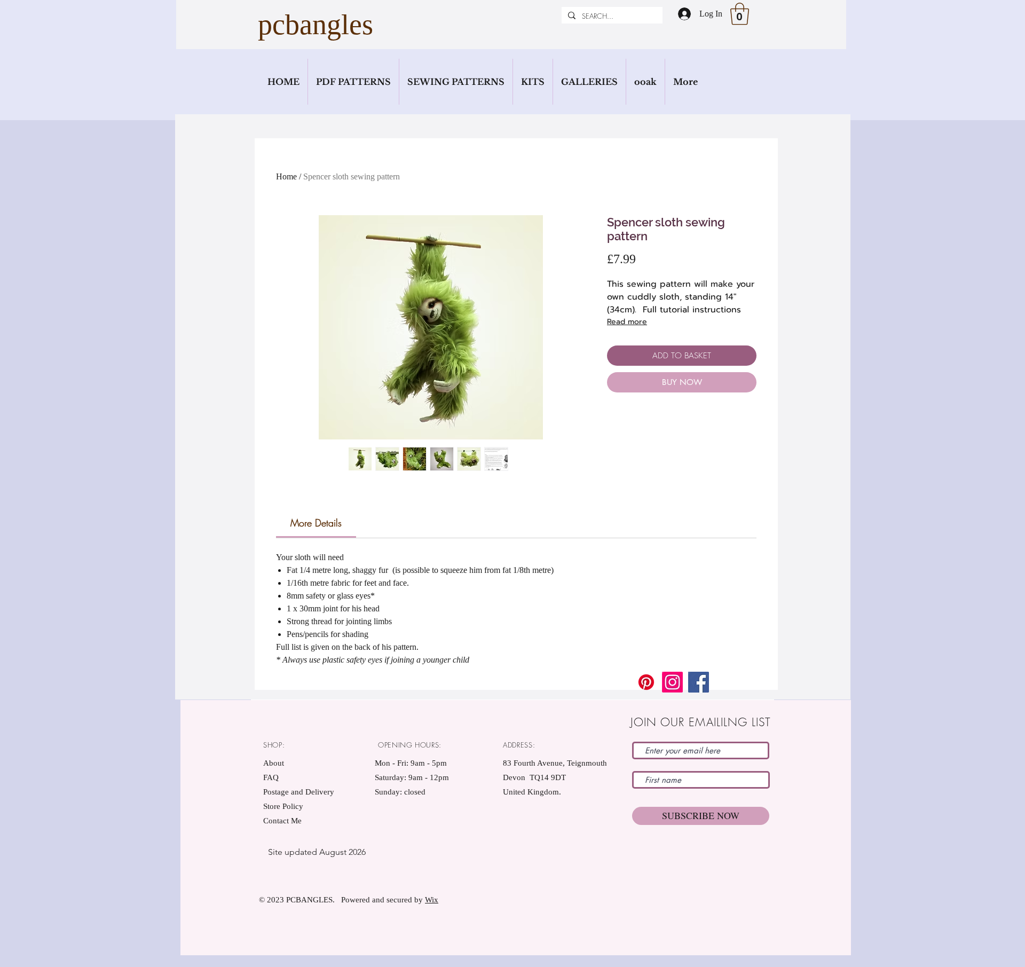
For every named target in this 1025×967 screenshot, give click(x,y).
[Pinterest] (646, 682)
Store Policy (283, 806)
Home (286, 176)
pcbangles (315, 25)
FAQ (271, 777)
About (273, 763)
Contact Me (282, 820)
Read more (627, 321)
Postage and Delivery (298, 792)
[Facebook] (698, 682)
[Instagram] (672, 682)
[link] (316, 522)
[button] (739, 14)
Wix (431, 899)
